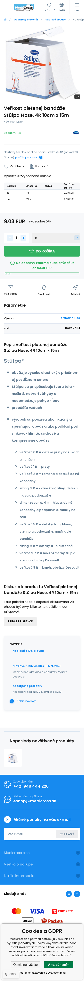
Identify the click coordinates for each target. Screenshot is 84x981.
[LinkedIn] (69, 894)
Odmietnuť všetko (25, 964)
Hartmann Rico (69, 318)
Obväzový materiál (26, 19)
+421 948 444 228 (31, 786)
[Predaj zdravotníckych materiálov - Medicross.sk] (5, 19)
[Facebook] (77, 894)
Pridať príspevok (20, 621)
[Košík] (62, 7)
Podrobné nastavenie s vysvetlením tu (42, 972)
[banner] (24, 7)
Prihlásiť (67, 834)
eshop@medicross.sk (34, 801)
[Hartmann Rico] (76, 133)
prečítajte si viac (26, 157)
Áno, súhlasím (58, 964)
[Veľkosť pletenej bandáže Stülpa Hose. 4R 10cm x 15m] (13, 758)
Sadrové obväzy (55, 19)
